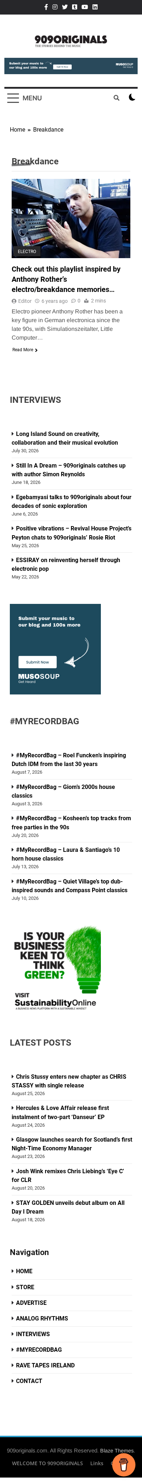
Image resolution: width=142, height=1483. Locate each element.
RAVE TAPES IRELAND (45, 1365)
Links (96, 1463)
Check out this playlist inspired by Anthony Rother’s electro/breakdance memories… (66, 279)
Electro (27, 251)
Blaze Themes (117, 1451)
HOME (24, 1271)
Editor (25, 301)
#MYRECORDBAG (39, 1349)
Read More (22, 349)
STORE (25, 1287)
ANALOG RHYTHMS (42, 1318)
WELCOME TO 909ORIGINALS (47, 1463)
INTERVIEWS (33, 1334)
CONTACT (29, 1381)
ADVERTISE (31, 1302)
